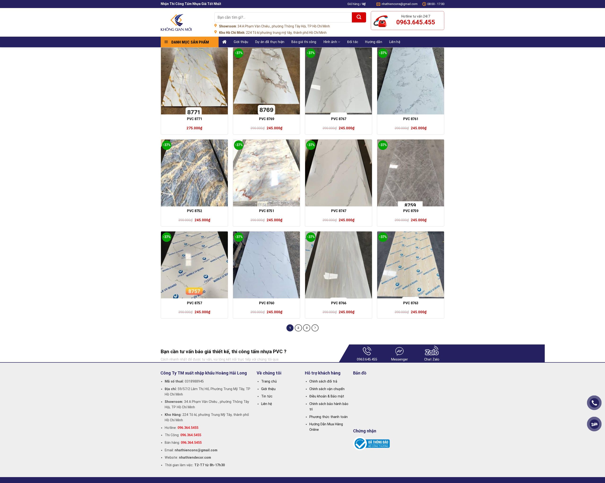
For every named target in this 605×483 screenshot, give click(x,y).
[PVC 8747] (338, 172)
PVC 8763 (410, 303)
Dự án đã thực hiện (269, 42)
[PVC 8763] (410, 264)
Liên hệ (394, 42)
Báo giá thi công (303, 42)
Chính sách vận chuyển (327, 389)
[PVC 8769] (266, 81)
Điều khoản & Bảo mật (326, 396)
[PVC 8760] (266, 264)
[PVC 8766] (338, 264)
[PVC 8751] (266, 172)
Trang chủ (269, 381)
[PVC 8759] (410, 172)
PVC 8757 (194, 303)
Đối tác (352, 42)
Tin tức (266, 396)
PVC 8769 (266, 119)
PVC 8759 (410, 211)
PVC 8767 (338, 119)
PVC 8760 (266, 303)
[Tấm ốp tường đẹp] (184, 22)
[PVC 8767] (338, 81)
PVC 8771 (194, 119)
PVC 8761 (410, 119)
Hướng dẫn (373, 42)
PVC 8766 (338, 303)
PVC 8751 (266, 211)
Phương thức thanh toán (328, 417)
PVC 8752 (194, 211)
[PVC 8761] (410, 81)
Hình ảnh (330, 42)
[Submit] (359, 17)
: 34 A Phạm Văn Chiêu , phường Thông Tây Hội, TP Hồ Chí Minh (274, 26)
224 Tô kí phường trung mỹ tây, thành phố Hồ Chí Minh (273, 33)
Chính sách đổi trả (323, 381)
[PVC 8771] (194, 81)
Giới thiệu (241, 42)
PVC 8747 (338, 211)
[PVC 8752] (194, 172)
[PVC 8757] (194, 264)
